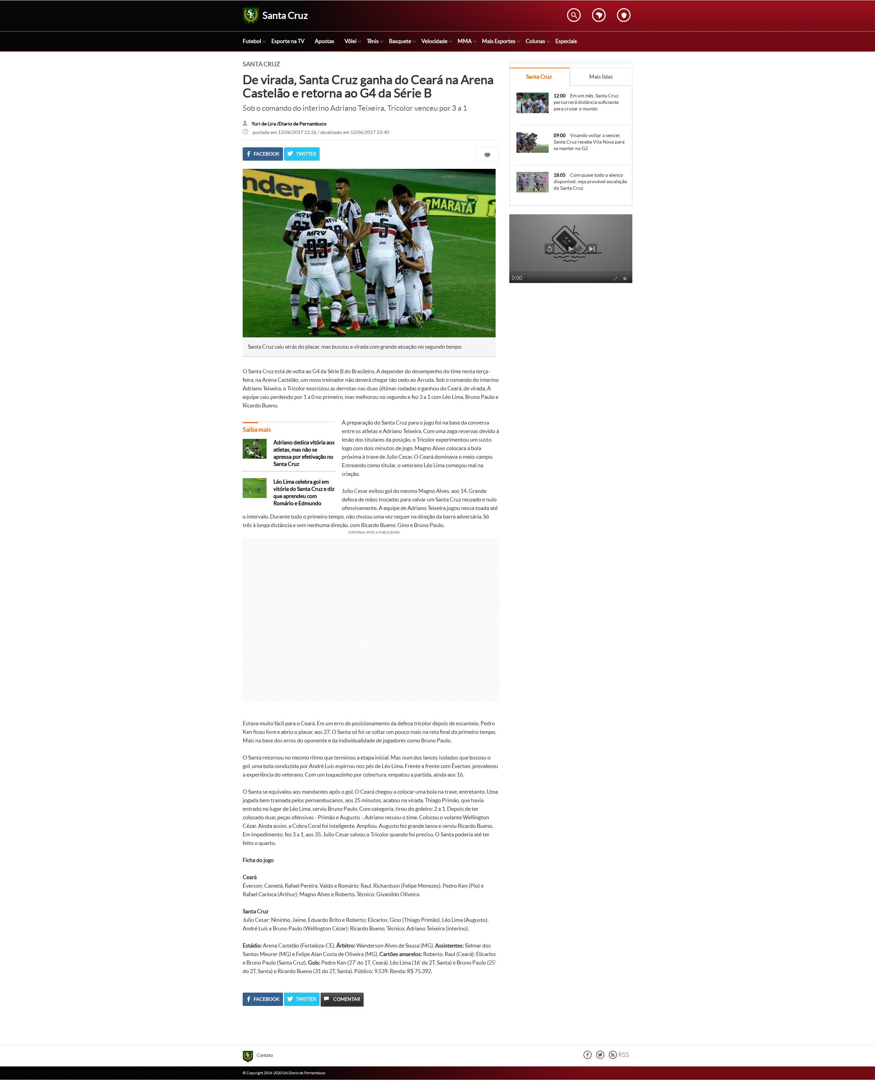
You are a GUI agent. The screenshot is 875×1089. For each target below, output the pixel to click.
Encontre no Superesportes (574, 15)
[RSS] (619, 1057)
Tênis (373, 41)
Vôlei (350, 41)
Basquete (400, 41)
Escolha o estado (599, 15)
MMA (465, 41)
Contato (265, 1055)
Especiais (566, 41)
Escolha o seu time (624, 15)
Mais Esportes (498, 41)
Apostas (324, 41)
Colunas (535, 41)
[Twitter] (600, 1057)
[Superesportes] (250, 1057)
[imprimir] (487, 155)
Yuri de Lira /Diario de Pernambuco (289, 123)
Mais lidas (601, 76)
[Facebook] (587, 1057)
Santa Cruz (539, 76)
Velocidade (434, 41)
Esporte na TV (288, 41)
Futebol (252, 41)
